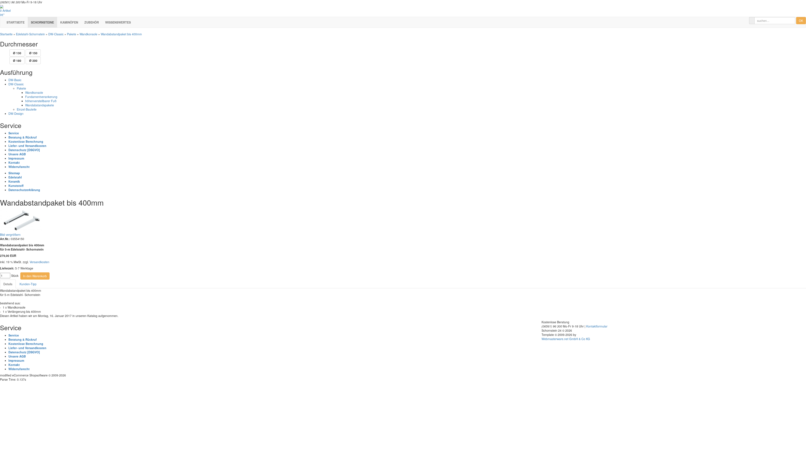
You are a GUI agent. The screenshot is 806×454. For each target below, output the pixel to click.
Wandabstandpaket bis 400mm (121, 34)
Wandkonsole (88, 34)
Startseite (6, 34)
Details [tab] (7, 284)
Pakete (71, 34)
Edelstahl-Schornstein (30, 34)
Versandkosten (39, 262)
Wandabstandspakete (39, 105)
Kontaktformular (596, 326)
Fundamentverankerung (41, 97)
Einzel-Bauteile (27, 109)
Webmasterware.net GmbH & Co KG (566, 339)
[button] (42, 22)
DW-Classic (56, 34)
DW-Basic (14, 80)
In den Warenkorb (35, 276)
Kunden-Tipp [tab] (28, 284)
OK (801, 20)
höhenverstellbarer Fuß (40, 101)
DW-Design (16, 113)
